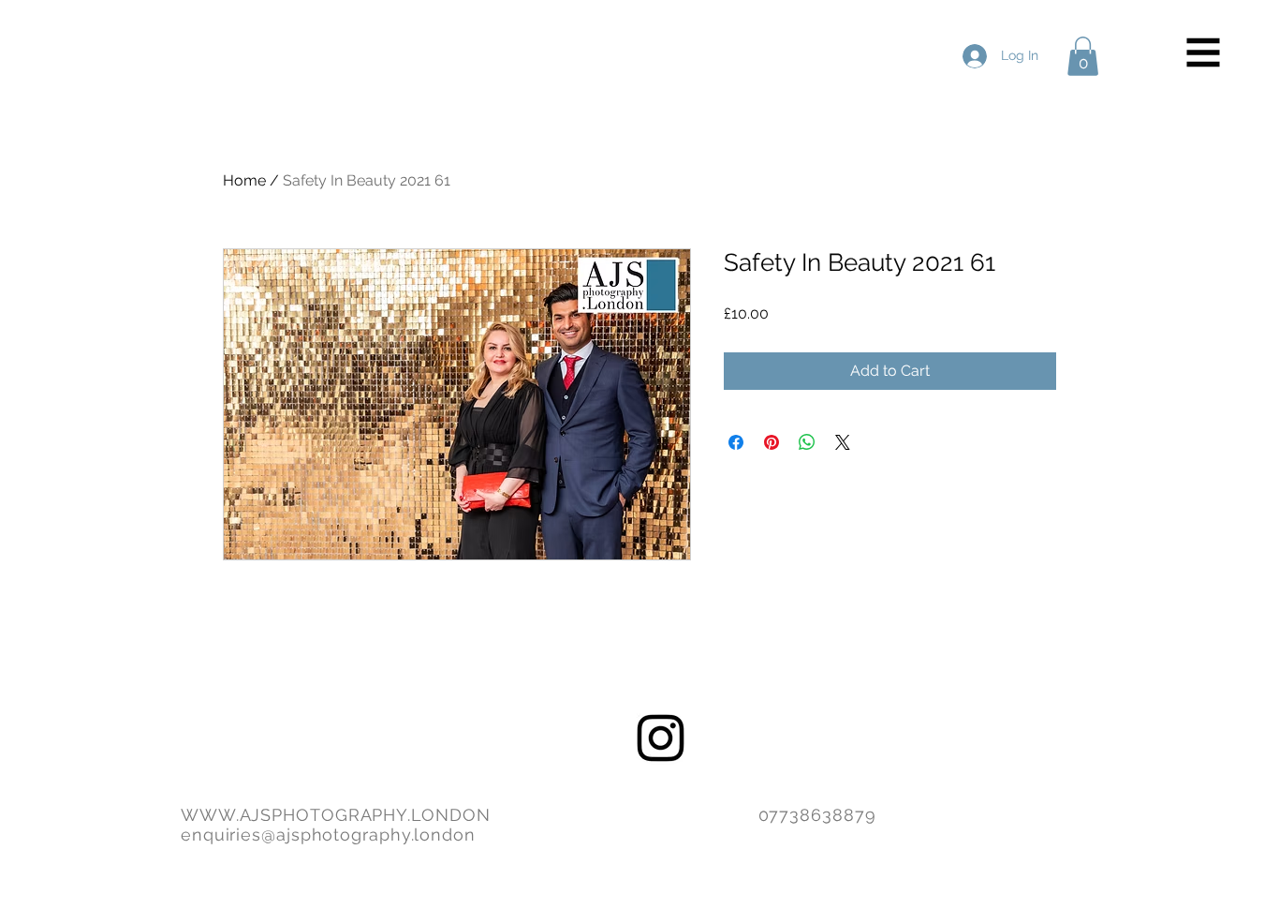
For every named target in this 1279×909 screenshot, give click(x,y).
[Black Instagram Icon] (660, 738)
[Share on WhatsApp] (807, 442)
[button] (1203, 52)
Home (244, 180)
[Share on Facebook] (736, 442)
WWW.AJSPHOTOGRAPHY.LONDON (336, 815)
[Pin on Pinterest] (771, 442)
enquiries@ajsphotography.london (328, 834)
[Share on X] (842, 442)
